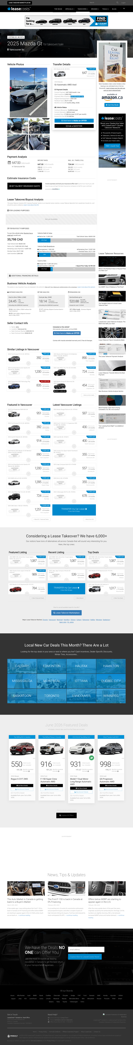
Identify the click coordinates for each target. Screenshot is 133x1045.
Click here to (75, 120)
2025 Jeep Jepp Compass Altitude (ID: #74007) (60, 571)
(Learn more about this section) (86, 287)
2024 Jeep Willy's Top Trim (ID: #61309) (65, 368)
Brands (94, 9)
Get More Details (23, 785)
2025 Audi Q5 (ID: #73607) (61, 437)
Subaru (51, 1002)
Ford (84, 995)
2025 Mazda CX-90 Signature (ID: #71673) (21, 584)
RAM (113, 998)
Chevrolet (57, 995)
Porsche (106, 998)
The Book (58, 9)
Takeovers (82, 9)
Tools (105, 9)
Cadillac (48, 995)
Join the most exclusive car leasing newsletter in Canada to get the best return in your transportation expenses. (44, 961)
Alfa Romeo (21, 995)
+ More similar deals (88, 395)
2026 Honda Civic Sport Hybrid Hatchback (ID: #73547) (66, 451)
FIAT (79, 995)
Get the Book (113, 105)
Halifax (92, 620)
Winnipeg (99, 620)
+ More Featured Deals (37, 598)
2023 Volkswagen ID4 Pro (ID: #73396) (64, 492)
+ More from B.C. (89, 519)
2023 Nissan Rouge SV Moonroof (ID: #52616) (64, 382)
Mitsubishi (90, 998)
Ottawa (73, 620)
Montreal (60, 620)
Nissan (99, 998)
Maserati (56, 998)
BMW (35, 995)
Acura (12, 995)
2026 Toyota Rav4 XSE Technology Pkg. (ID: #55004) (19, 382)
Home (35, 1031)
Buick (41, 995)
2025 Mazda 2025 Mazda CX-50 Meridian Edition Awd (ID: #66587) (65, 355)
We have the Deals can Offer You (45, 950)
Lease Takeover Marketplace (19, 3)
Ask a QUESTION (75, 126)
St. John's (70, 622)
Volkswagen (74, 1002)
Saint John (62, 622)
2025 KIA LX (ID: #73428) (61, 478)
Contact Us (97, 1031)
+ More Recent (80, 598)
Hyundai (113, 995)
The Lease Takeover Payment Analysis (111, 356)
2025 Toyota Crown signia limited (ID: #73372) (20, 571)
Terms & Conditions (54, 1031)
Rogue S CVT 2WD (19, 779)
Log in (123, 3)
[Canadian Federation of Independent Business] (114, 1016)
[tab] (51, 275)
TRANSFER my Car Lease (73, 510)
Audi (28, 995)
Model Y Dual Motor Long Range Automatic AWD (80, 782)
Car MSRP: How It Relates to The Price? (111, 287)
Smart (120, 998)
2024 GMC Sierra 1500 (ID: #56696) (18, 505)
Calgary (79, 620)
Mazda (64, 998)
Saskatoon (106, 620)
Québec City (111, 681)
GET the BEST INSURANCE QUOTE (25, 186)
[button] (28, 92)
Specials (69, 9)
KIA (25, 998)
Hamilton (67, 620)
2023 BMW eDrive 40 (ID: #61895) (17, 478)
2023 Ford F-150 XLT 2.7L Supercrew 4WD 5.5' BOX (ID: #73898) (65, 424)
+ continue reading (24, 915)
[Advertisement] (112, 213)
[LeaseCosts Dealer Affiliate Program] (112, 140)
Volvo (82, 1002)
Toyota (65, 1002)
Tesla (58, 1002)
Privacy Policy (43, 1031)
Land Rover (33, 998)
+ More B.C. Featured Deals (41, 519)
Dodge (73, 995)
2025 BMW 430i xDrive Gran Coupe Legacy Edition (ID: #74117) (21, 557)
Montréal (51, 681)
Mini (83, 998)
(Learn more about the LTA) (31, 205)
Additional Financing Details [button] (24, 276)
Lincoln (48, 998)
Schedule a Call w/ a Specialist (63, 1020)
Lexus (41, 998)
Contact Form (64, 1017)
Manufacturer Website (23, 789)
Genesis (91, 995)
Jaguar (13, 998)
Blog (114, 9)
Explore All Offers (67, 815)
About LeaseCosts (86, 1031)
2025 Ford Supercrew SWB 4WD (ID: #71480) (18, 410)
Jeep (20, 998)
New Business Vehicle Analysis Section (111, 391)
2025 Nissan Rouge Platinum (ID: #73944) (65, 409)
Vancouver (52, 620)
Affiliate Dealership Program (71, 1031)
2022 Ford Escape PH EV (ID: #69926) (18, 354)
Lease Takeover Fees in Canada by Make (111, 340)
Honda (105, 995)
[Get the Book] (112, 62)
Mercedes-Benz (74, 998)
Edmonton (86, 620)
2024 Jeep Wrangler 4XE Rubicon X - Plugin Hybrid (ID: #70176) (99, 585)
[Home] (19, 8)
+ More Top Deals (118, 598)
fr (124, 8)
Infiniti (121, 995)
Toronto (45, 620)
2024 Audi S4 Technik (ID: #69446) (17, 437)
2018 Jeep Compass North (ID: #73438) (65, 464)
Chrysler (65, 995)
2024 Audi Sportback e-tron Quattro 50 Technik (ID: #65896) (19, 368)
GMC (98, 995)
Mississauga (22, 681)
